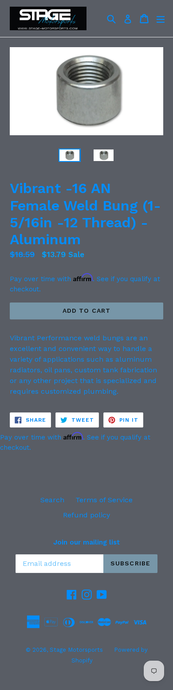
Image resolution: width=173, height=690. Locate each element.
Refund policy (86, 515)
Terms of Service (104, 500)
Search (52, 500)
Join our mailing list (86, 542)
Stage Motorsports (76, 649)
